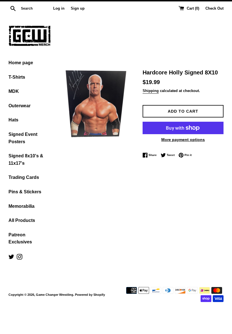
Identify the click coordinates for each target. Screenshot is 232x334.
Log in (59, 8)
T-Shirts (16, 77)
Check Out (214, 8)
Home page (20, 62)
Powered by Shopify (90, 294)
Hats (13, 119)
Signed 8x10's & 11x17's (25, 159)
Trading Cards (23, 177)
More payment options (183, 139)
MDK (13, 91)
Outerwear (19, 105)
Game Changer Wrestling (54, 294)
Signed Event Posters (22, 138)
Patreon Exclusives (20, 238)
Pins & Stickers (24, 191)
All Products (21, 220)
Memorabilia (21, 206)
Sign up (78, 8)
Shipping (151, 91)
